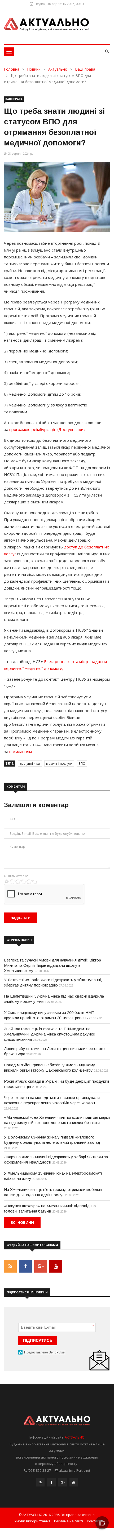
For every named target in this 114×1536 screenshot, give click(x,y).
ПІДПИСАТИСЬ (37, 1340)
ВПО (81, 763)
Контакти (95, 1521)
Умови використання (32, 1521)
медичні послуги (59, 763)
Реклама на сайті (68, 1521)
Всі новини (22, 1222)
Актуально (57, 69)
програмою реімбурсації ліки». (47, 429)
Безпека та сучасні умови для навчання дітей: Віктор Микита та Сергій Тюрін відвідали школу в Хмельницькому (52, 965)
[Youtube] (73, 1483)
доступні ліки (30, 763)
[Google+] (62, 1483)
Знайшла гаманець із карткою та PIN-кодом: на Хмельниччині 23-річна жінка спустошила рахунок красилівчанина (49, 1034)
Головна (11, 69)
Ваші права (85, 69)
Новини (34, 69)
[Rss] (40, 1483)
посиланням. (21, 751)
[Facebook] (51, 1483)
